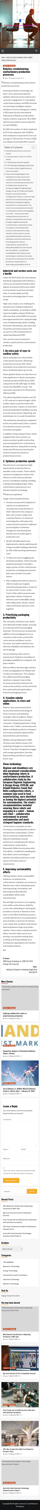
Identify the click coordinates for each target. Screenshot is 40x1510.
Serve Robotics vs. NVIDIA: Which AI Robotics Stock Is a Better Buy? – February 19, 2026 (19, 1089)
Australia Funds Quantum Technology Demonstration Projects (17, 1234)
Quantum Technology (11, 1279)
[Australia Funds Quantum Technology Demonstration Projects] (20, 1472)
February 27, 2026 (14, 1018)
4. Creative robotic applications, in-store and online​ (19, 169)
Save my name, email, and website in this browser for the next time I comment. (19, 1171)
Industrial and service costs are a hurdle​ (18, 152)
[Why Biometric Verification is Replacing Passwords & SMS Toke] (20, 1319)
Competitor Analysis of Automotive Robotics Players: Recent (19, 1052)
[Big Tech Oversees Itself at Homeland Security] (20, 1358)
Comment (7, 1119)
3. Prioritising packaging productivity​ (20, 165)
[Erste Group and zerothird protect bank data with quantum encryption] (20, 1394)
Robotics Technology (9, 66)
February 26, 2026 (14, 1056)
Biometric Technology (11, 1266)
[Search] (36, 51)
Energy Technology (10, 1271)
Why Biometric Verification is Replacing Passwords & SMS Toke (18, 1207)
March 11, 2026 (13, 1339)
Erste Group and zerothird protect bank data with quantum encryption (20, 1221)
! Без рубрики (8, 1262)
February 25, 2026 (14, 1094)
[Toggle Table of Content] (32, 147)
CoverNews (31, 1504)
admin (6, 78)
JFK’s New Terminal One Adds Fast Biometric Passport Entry (19, 1227)
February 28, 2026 (14, 1415)
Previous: (18, 961)
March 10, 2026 (14, 1376)
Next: (22, 969)
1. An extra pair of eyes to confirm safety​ (19, 157)
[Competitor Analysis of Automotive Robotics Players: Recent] (20, 1035)
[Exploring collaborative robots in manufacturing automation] (20, 998)
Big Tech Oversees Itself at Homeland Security (17, 1214)
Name (6, 1149)
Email (23, 1149)
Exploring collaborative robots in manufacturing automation (15, 1014)
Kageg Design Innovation (10, 1296)
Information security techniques (15, 1275)
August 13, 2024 (15, 78)
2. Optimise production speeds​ (17, 162)
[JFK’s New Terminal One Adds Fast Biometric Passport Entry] (20, 1433)
